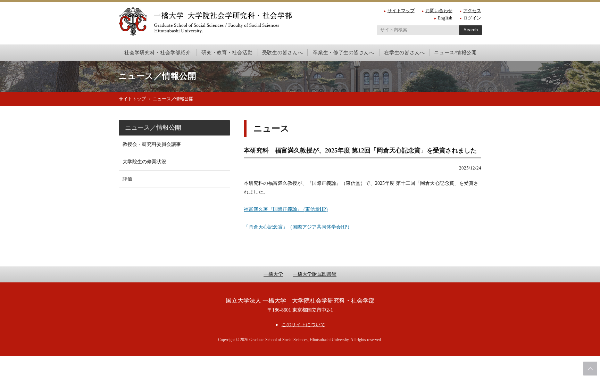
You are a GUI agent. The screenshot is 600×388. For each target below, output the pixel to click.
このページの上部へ (590, 368)
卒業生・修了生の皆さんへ (343, 52)
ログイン (472, 17)
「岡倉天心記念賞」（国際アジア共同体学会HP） (298, 227)
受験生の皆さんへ (282, 52)
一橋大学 (273, 274)
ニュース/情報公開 (455, 52)
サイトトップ (132, 98)
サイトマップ (401, 10)
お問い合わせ (438, 10)
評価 (127, 179)
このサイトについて (303, 324)
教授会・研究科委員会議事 (152, 144)
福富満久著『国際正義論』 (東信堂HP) (286, 209)
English (445, 17)
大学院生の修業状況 (144, 161)
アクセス (472, 10)
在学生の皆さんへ (404, 52)
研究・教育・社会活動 (226, 52)
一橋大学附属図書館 (314, 274)
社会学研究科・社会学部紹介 (157, 52)
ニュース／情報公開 (173, 98)
